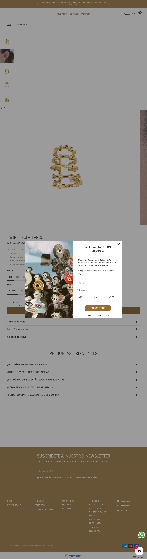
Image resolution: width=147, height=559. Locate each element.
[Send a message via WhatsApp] (142, 535)
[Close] (118, 244)
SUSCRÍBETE (98, 308)
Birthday (80, 290)
